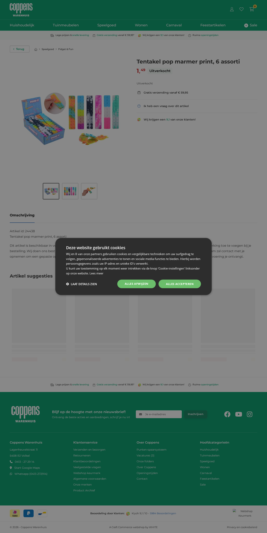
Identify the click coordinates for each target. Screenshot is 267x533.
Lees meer (96, 273)
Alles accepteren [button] (180, 284)
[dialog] (133, 266)
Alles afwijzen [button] (136, 283)
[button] (81, 284)
